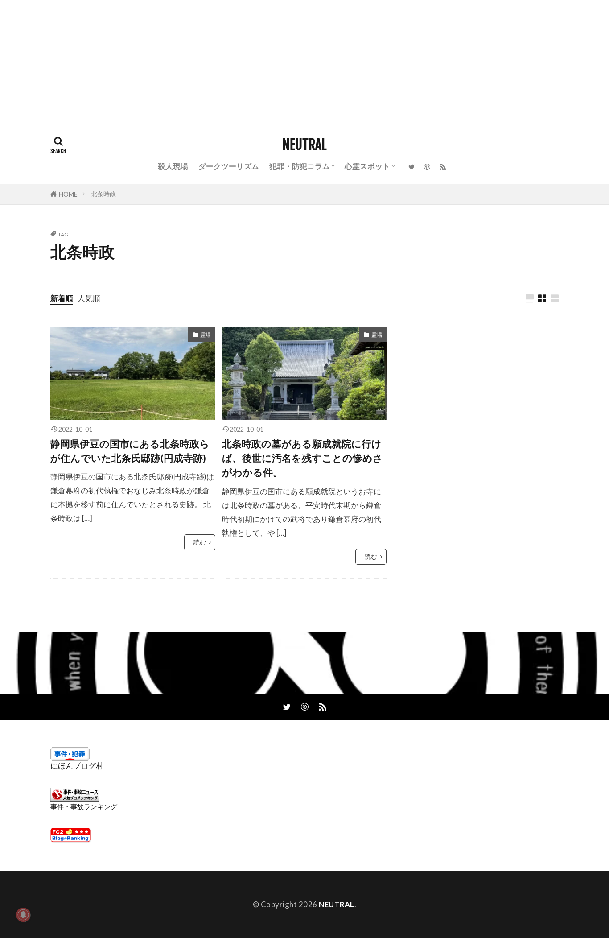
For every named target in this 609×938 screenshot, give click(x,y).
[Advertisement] (267, 62)
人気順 (89, 298)
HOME (68, 194)
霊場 (205, 334)
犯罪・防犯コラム (299, 166)
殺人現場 (173, 166)
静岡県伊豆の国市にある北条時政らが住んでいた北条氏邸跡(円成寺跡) (130, 451)
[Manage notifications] (23, 915)
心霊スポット (367, 166)
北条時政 (103, 194)
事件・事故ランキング (83, 806)
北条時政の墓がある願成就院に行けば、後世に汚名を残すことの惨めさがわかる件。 (302, 458)
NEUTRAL (304, 145)
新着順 (61, 298)
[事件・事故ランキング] (74, 798)
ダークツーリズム (228, 166)
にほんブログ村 (76, 765)
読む (199, 542)
